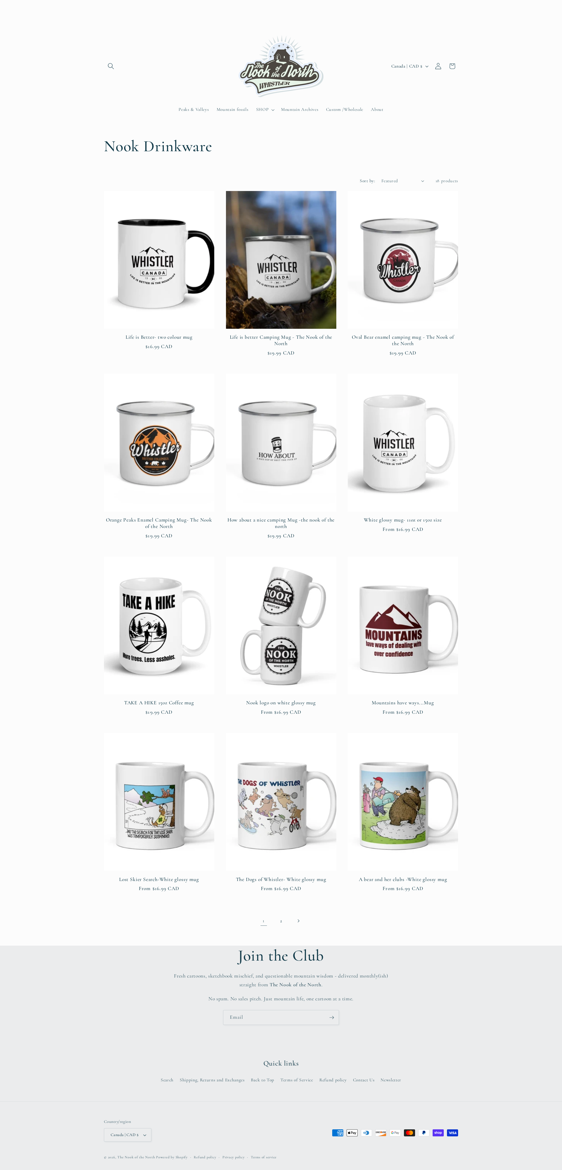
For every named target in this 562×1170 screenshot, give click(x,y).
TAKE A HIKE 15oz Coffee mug (159, 703)
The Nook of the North (136, 1157)
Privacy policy (233, 1157)
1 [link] (264, 921)
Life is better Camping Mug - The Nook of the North (281, 340)
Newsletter (391, 1079)
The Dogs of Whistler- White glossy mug (281, 879)
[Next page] (298, 921)
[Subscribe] (332, 1017)
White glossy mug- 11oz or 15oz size (403, 520)
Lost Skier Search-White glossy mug (159, 879)
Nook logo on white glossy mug (281, 703)
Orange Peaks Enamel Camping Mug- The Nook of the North (159, 523)
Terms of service (264, 1157)
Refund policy (333, 1079)
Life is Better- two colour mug (159, 337)
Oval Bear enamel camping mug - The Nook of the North (403, 340)
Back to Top (262, 1079)
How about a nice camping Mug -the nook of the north (281, 523)
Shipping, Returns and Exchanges (212, 1079)
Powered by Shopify (172, 1157)
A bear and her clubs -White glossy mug (403, 879)
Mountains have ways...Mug (403, 703)
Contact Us (364, 1079)
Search (167, 1079)
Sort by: (367, 180)
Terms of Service (296, 1079)
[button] (111, 66)
